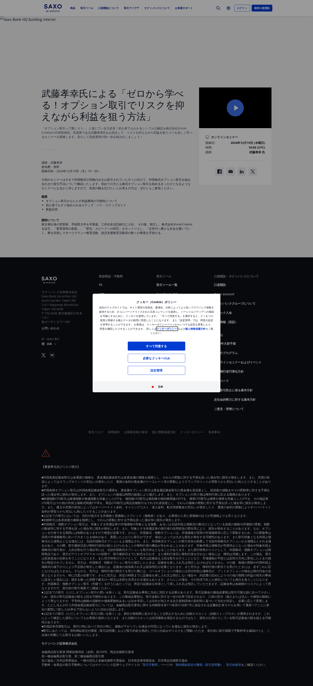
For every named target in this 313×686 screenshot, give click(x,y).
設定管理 (157, 370)
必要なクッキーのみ (156, 358)
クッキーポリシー (167, 329)
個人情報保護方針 (195, 329)
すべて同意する (156, 346)
